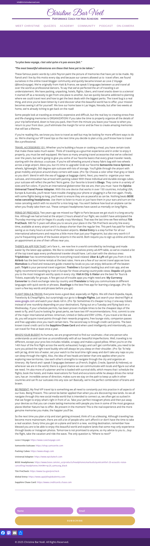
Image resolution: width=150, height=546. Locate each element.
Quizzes (50, 26)
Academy (67, 26)
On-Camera (125, 26)
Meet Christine (28, 26)
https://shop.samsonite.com (49, 445)
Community (86, 26)
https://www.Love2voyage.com (45, 440)
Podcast (106, 26)
